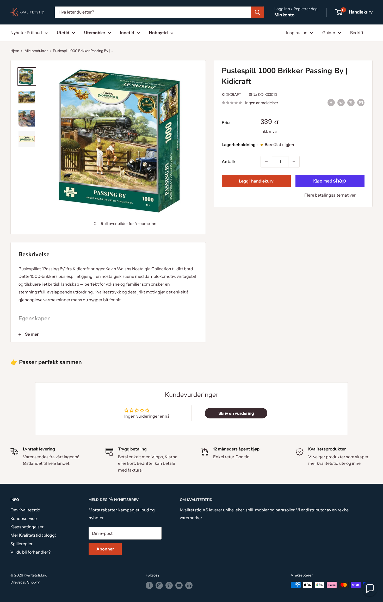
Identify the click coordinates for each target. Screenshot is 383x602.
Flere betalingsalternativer (330, 195)
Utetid (63, 32)
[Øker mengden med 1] (293, 161)
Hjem (14, 50)
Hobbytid (158, 32)
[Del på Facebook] (331, 102)
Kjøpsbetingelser (27, 526)
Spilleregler (21, 543)
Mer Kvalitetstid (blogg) (33, 535)
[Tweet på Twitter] (351, 102)
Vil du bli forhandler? (30, 552)
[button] (369, 588)
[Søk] (257, 12)
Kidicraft (231, 94)
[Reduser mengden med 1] (266, 161)
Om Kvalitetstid (25, 509)
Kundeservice (23, 518)
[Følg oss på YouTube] (179, 585)
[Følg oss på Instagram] (159, 585)
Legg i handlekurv (256, 181)
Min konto (284, 14)
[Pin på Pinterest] (341, 102)
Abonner (105, 548)
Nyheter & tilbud (26, 32)
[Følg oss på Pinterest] (169, 585)
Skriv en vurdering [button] (236, 413)
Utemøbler (94, 32)
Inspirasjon (296, 32)
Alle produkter (36, 50)
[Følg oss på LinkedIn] (189, 585)
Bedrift (356, 32)
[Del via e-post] (361, 102)
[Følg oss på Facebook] (149, 585)
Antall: (228, 161)
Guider (328, 32)
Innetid (127, 32)
